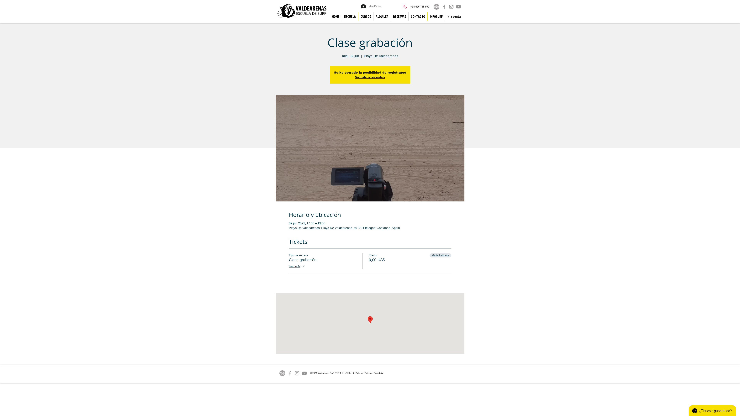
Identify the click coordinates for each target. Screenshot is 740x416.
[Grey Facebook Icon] (444, 7)
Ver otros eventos (370, 77)
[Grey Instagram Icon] (451, 7)
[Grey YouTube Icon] (458, 7)
